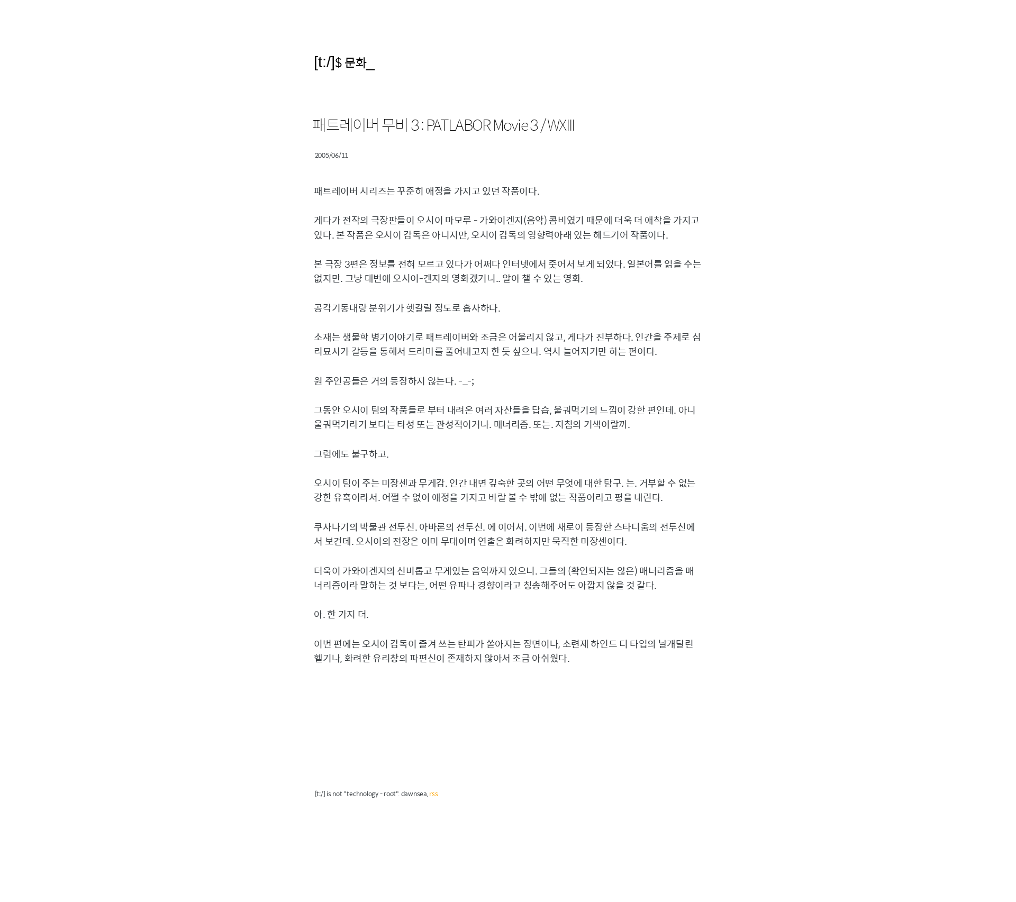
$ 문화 (350, 62)
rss (433, 793)
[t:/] (324, 61)
